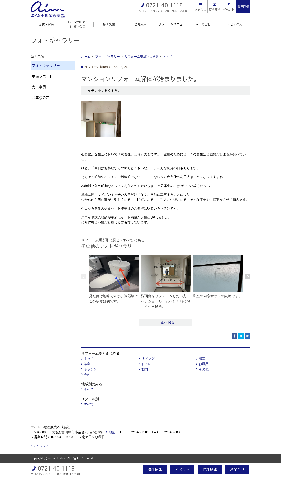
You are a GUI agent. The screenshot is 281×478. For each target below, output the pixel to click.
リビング (147, 359)
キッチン (90, 369)
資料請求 (214, 9)
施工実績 (109, 24)
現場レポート (42, 76)
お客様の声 (40, 98)
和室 (202, 359)
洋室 (87, 364)
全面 (87, 374)
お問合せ (200, 9)
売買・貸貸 (46, 24)
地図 (112, 432)
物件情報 (243, 6)
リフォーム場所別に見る (142, 56)
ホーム (85, 56)
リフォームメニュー (172, 24)
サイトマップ (40, 446)
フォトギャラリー (107, 56)
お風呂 (204, 364)
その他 (204, 369)
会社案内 (140, 24)
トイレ (146, 364)
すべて (168, 56)
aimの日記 (203, 24)
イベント (228, 9)
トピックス (234, 24)
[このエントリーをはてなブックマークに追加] (247, 336)
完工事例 (39, 87)
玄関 (144, 369)
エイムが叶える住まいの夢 (77, 24)
